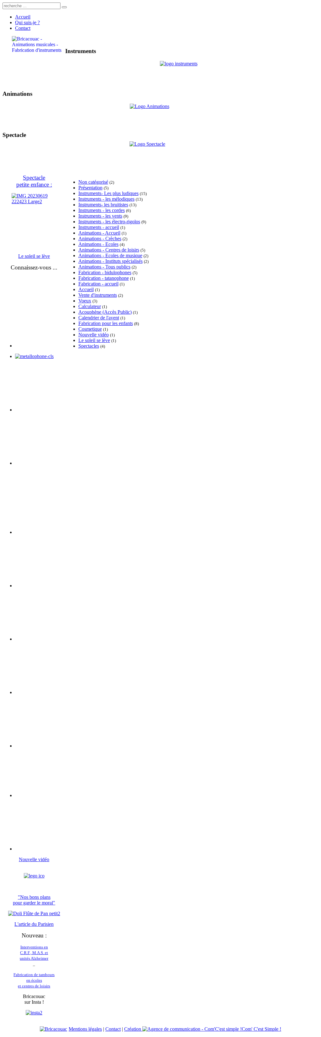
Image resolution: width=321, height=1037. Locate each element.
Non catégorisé (93, 182)
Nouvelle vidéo (93, 334)
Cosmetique (90, 329)
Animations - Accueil (99, 233)
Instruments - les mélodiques (106, 199)
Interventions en (34, 947)
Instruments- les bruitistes (103, 204)
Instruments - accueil (98, 227)
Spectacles (88, 346)
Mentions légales (85, 1029)
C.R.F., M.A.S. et (34, 952)
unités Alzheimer (34, 958)
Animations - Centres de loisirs (108, 249)
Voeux (84, 300)
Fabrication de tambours (34, 974)
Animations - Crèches (99, 238)
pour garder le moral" (34, 902)
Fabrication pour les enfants (105, 323)
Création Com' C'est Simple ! (202, 1029)
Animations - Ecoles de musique (110, 255)
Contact (113, 1029)
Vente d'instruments (97, 295)
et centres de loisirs (34, 986)
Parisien (46, 924)
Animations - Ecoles (98, 244)
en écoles (34, 980)
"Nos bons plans (34, 897)
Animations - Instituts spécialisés (110, 261)
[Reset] (64, 7)
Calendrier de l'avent (98, 317)
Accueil (86, 289)
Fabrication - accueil (98, 283)
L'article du (26, 924)
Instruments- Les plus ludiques (108, 193)
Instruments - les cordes (101, 210)
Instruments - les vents (100, 216)
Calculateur (89, 306)
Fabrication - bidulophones (104, 272)
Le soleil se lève (94, 340)
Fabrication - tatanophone (103, 278)
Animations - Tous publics (104, 266)
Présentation (90, 187)
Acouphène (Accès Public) (105, 312)
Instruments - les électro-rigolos (109, 221)
